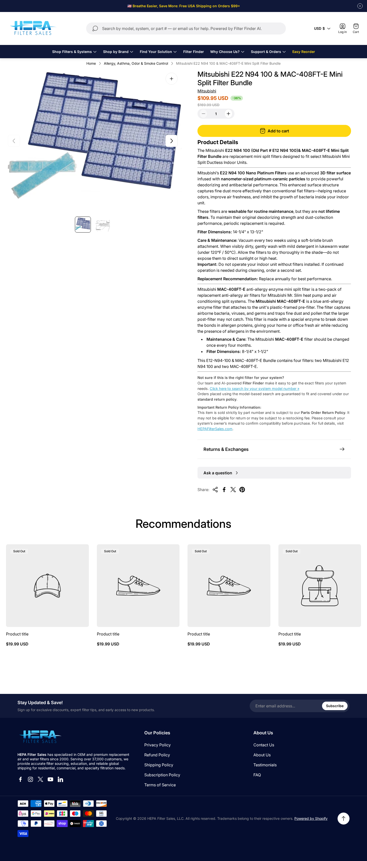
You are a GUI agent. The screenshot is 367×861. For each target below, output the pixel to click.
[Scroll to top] (344, 819)
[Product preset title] (47, 585)
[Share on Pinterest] (242, 490)
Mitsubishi (206, 90)
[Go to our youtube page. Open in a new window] (50, 779)
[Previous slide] (14, 141)
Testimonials (265, 764)
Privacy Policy (157, 744)
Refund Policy (157, 754)
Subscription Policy (162, 774)
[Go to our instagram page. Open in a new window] (30, 779)
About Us (262, 754)
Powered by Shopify (311, 818)
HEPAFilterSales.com (214, 429)
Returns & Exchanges (226, 449)
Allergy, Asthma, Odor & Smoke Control (136, 63)
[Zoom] (172, 79)
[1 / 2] (83, 225)
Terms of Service (160, 784)
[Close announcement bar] (360, 6)
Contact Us (263, 744)
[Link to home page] (39, 737)
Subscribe (335, 706)
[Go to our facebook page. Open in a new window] (20, 779)
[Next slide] (172, 141)
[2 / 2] (103, 225)
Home (91, 63)
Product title (17, 633)
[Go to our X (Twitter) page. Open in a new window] (40, 779)
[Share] (215, 490)
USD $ (319, 28)
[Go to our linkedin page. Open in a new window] (60, 779)
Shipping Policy (158, 764)
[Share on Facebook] (224, 490)
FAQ (257, 774)
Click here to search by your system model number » (254, 388)
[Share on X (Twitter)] (233, 490)
